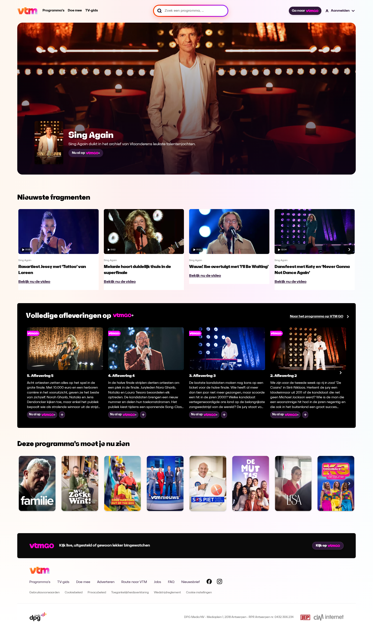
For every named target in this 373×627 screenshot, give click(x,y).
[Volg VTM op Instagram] (219, 582)
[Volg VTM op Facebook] (209, 582)
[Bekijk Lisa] (293, 483)
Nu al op (78, 153)
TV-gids (91, 10)
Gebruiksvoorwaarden (44, 592)
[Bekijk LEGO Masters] (122, 483)
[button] (340, 10)
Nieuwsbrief (190, 582)
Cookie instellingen (199, 592)
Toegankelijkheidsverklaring (130, 592)
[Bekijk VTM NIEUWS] (165, 483)
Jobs (157, 582)
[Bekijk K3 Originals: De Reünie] (336, 483)
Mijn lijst (62, 414)
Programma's (53, 10)
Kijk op (321, 545)
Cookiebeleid (73, 592)
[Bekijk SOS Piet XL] (208, 483)
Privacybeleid (97, 592)
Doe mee (75, 10)
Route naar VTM (134, 582)
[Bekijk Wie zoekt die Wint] (80, 483)
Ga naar (298, 11)
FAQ (171, 582)
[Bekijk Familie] (37, 483)
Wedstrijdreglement (167, 592)
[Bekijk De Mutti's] (250, 483)
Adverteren (105, 582)
